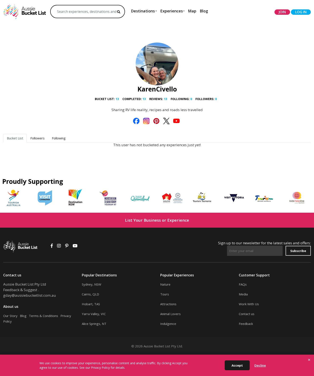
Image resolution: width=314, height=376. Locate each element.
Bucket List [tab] (15, 138)
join (282, 12)
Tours (164, 294)
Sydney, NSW (91, 284)
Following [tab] (59, 138)
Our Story (10, 316)
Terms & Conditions (43, 316)
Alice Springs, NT (94, 323)
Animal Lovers (170, 314)
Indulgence (168, 323)
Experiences (171, 10)
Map (192, 10)
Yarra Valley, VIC (94, 314)
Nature (165, 284)
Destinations (143, 10)
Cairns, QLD (90, 294)
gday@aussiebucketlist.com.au (29, 295)
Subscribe (298, 251)
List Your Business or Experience (157, 220)
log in (301, 12)
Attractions (168, 304)
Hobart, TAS (91, 304)
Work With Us (249, 304)
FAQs (243, 284)
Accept (237, 365)
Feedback (246, 323)
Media (243, 294)
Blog (204, 10)
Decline (260, 365)
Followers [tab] (37, 138)
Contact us (246, 314)
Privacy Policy (100, 368)
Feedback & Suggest (20, 289)
